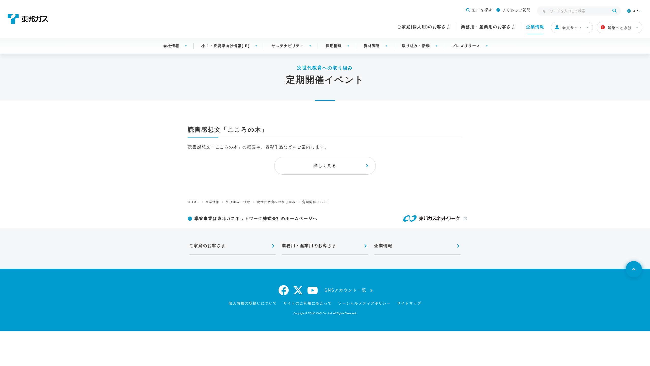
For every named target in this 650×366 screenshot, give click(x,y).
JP (635, 11)
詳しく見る (325, 165)
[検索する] (614, 10)
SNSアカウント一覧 (345, 290)
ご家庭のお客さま (207, 245)
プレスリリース (466, 46)
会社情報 (171, 46)
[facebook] (284, 290)
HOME (193, 202)
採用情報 (334, 46)
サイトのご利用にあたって (307, 303)
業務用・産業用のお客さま (488, 27)
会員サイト (572, 28)
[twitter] (298, 290)
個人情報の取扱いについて (253, 303)
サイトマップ (409, 303)
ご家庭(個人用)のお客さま (424, 27)
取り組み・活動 (416, 46)
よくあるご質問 (516, 10)
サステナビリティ (288, 46)
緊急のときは (620, 28)
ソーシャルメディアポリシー (364, 303)
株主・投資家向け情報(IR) (225, 46)
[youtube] (312, 290)
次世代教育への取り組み (276, 202)
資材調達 (372, 46)
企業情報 (535, 27)
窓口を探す (482, 10)
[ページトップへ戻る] (634, 269)
